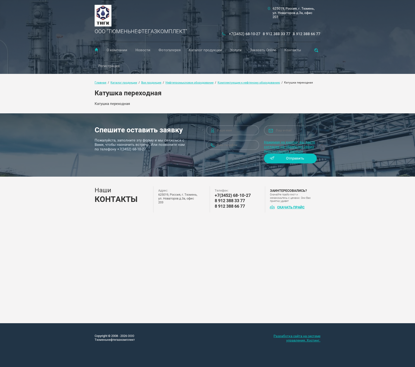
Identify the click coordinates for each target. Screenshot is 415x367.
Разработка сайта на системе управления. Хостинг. (297, 338)
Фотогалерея (170, 50)
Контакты (292, 50)
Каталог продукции (205, 50)
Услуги (236, 50)
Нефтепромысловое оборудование (189, 82)
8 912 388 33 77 (276, 34)
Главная (96, 49)
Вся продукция (151, 82)
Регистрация (109, 66)
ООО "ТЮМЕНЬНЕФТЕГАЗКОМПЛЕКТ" (141, 31)
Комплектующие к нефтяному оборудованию (249, 82)
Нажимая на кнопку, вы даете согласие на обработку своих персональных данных (289, 147)
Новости (142, 50)
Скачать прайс (291, 207)
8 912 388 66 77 (306, 34)
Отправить (295, 158)
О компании (117, 50)
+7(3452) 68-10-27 (244, 34)
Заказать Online (263, 50)
